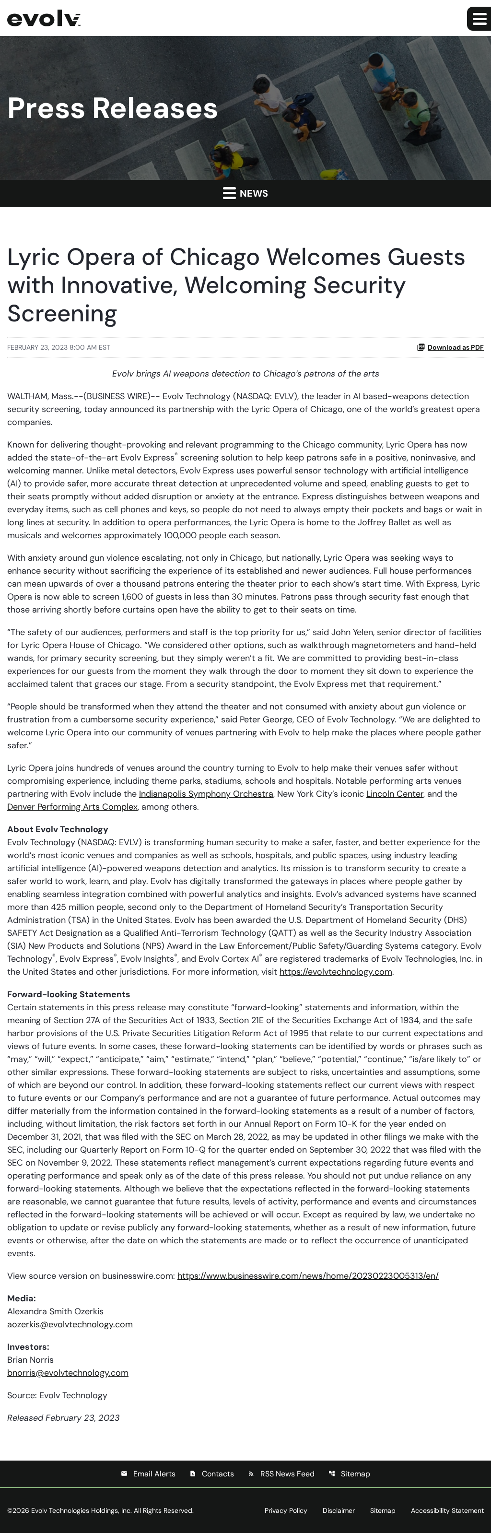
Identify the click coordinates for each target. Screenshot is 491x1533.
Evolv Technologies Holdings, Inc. (81, 1510)
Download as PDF (456, 347)
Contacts (211, 1474)
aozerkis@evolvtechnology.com (70, 1324)
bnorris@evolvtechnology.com (68, 1373)
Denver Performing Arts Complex (72, 807)
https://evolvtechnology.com (336, 972)
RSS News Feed (281, 1474)
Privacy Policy (286, 1510)
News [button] (252, 193)
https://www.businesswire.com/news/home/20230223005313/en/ (308, 1276)
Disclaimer (339, 1510)
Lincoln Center (394, 794)
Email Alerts (148, 1474)
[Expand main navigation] (479, 19)
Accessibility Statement (447, 1510)
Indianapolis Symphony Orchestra (206, 794)
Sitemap (349, 1474)
